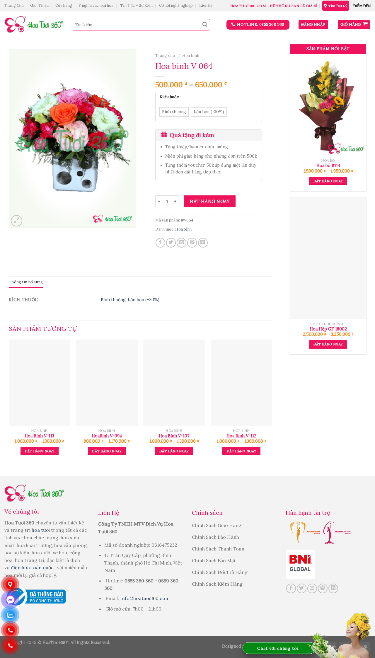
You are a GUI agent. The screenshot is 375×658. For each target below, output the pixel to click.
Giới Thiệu (39, 5)
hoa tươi (41, 530)
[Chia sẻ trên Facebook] (160, 243)
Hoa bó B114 (328, 165)
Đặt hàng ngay (328, 181)
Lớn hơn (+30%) (143, 299)
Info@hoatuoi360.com (145, 598)
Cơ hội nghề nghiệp (176, 5)
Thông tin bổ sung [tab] (26, 281)
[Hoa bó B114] (328, 105)
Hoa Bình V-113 (39, 436)
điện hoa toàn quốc (32, 567)
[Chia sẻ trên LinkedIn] (203, 243)
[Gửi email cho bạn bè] (181, 243)
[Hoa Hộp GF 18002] (328, 258)
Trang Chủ (14, 5)
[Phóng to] (16, 220)
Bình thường (113, 299)
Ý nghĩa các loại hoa (96, 5)
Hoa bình (190, 55)
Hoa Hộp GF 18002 (328, 329)
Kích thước (169, 97)
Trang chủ (165, 55)
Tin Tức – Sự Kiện (136, 5)
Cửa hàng (63, 5)
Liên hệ (205, 5)
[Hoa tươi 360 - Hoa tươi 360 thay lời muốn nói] (33, 24)
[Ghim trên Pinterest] (192, 243)
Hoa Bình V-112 (241, 436)
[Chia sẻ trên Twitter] (171, 243)
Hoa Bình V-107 (174, 436)
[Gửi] (205, 25)
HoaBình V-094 (107, 436)
